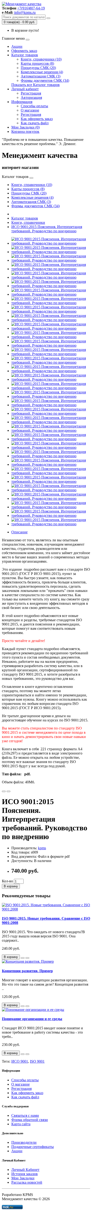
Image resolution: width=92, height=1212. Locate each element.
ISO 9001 (37, 1061)
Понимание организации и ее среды (32, 1019)
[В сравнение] (8, 791)
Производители (24, 1142)
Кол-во (7, 881)
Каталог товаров (24, 55)
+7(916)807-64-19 (31, 8)
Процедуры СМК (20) (38, 68)
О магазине (30, 110)
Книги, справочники (28, 222)
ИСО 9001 (19, 1061)
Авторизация (31, 97)
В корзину (11, 886)
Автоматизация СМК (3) (40, 76)
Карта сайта (20, 1124)
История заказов (24, 1174)
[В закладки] (4, 791)
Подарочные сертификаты (32, 1147)
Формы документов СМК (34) (45, 80)
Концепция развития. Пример (27, 971)
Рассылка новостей (26, 1182)
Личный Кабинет (25, 1170)
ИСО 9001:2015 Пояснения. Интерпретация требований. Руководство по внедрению (46, 229)
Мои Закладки (22, 1178)
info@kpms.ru (25, 12)
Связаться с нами (25, 1115)
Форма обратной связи (29, 1120)
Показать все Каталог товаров (35, 85)
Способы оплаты (34, 106)
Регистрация (31, 93)
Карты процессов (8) (37, 63)
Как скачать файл (35, 123)
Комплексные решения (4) (42, 72)
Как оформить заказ (37, 119)
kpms (42, 848)
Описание (19, 532)
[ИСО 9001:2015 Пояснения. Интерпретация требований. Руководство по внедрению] (50, 243)
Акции (16, 46)
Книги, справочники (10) (41, 59)
